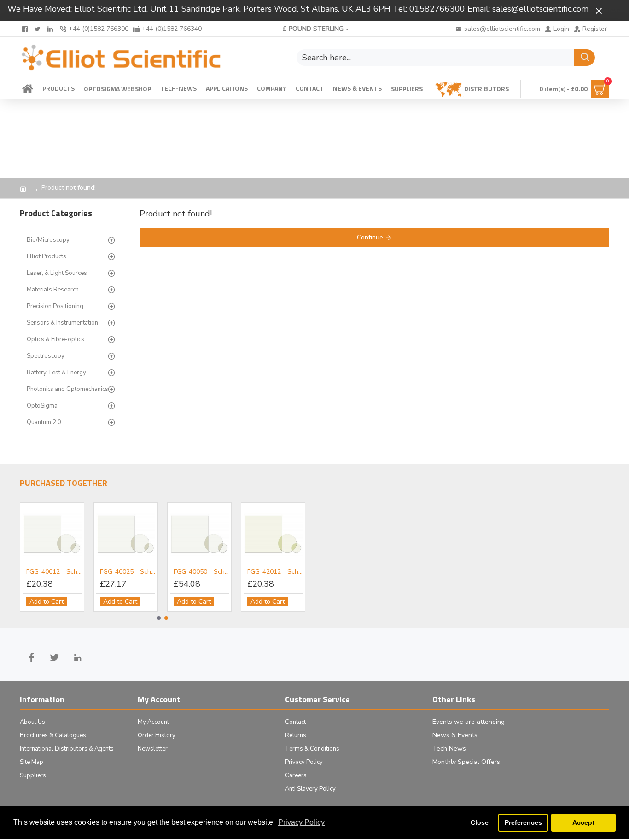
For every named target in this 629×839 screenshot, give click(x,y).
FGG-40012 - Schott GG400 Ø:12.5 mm (54, 572)
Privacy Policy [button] (301, 822)
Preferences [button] (523, 822)
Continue (370, 237)
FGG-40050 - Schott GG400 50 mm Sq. (201, 572)
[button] (159, 618)
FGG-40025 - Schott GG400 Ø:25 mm (127, 572)
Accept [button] (583, 822)
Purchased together (63, 483)
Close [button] (480, 822)
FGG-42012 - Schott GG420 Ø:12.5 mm (275, 572)
